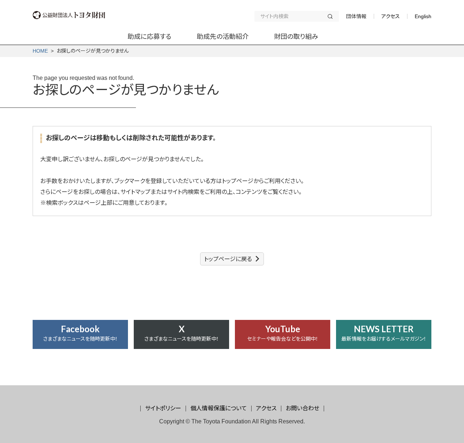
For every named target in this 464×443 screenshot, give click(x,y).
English (423, 16)
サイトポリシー (163, 408)
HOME (40, 51)
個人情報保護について (218, 408)
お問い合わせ (302, 408)
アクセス (390, 16)
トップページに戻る (228, 259)
